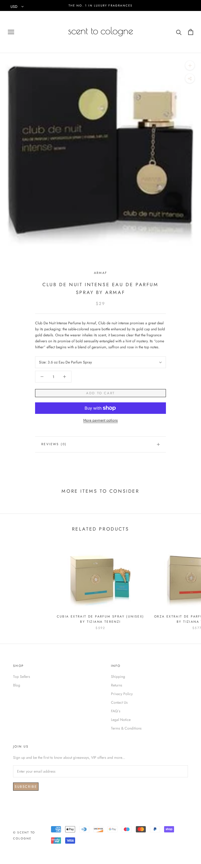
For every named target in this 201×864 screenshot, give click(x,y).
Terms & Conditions (126, 728)
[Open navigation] (11, 32)
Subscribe (26, 786)
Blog (16, 685)
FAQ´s (115, 711)
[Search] (179, 32)
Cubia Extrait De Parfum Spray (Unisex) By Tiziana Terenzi (100, 619)
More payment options (100, 420)
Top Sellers (21, 676)
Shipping (118, 676)
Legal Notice (121, 719)
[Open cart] (190, 32)
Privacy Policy (122, 693)
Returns (116, 685)
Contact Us (119, 702)
